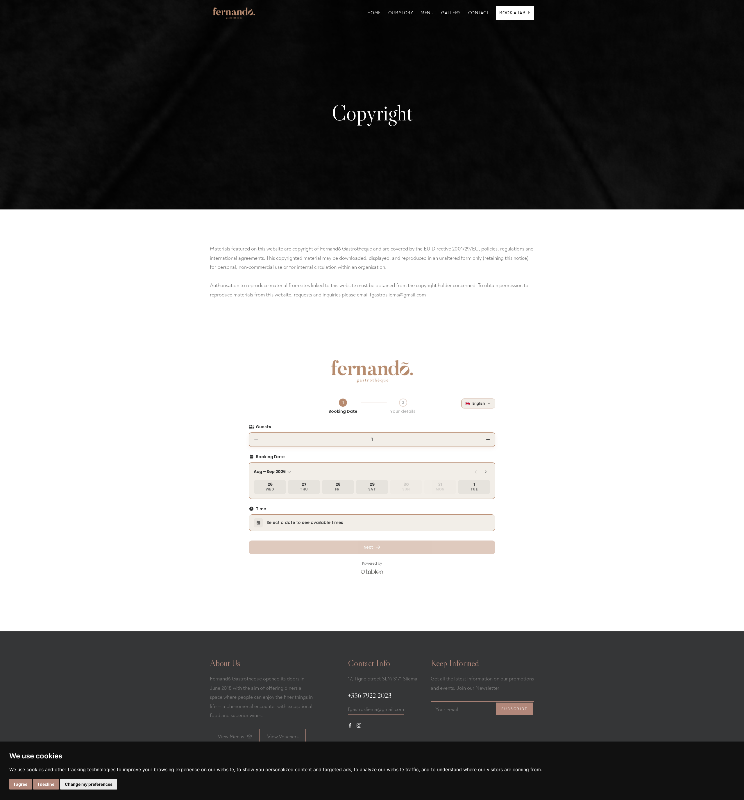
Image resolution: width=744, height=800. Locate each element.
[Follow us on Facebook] (350, 725)
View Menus (231, 736)
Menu (427, 13)
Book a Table (514, 13)
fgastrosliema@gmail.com (376, 709)
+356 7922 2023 (369, 695)
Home (374, 13)
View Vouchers (282, 736)
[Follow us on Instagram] (359, 725)
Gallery (451, 13)
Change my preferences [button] (88, 784)
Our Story (400, 13)
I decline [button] (46, 784)
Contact (478, 13)
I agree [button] (20, 784)
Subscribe (514, 709)
